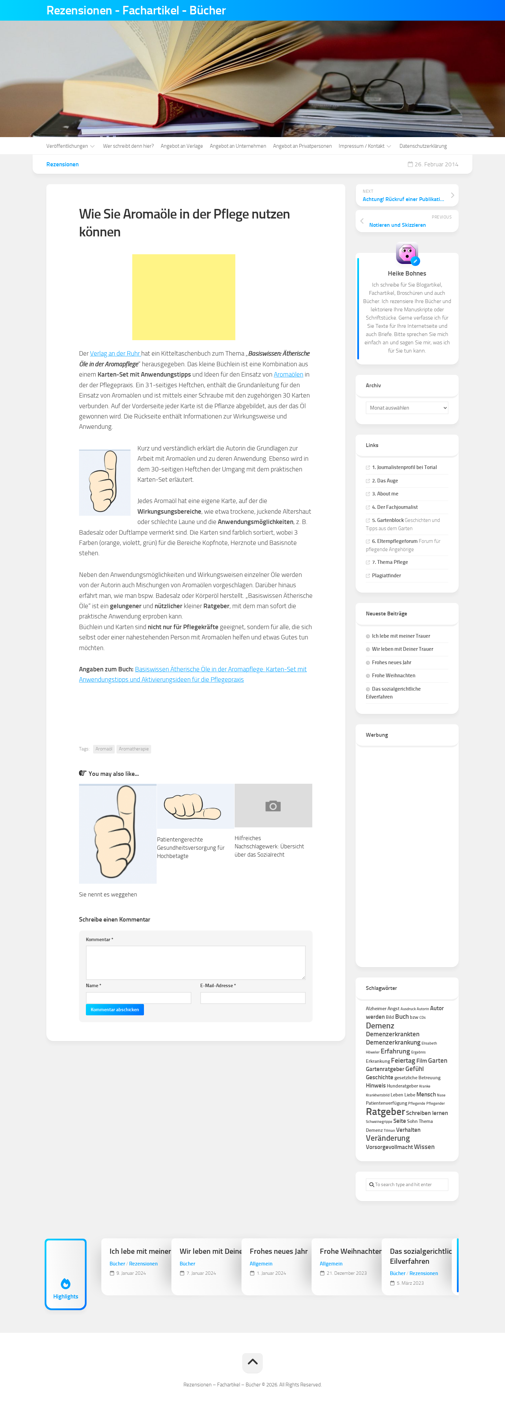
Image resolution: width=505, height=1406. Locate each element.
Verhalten (408, 1129)
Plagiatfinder (386, 575)
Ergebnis (418, 1052)
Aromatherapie (134, 749)
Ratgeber (385, 1111)
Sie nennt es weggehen (108, 894)
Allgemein (261, 1264)
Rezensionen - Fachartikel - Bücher (136, 10)
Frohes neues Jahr (391, 662)
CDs (422, 1017)
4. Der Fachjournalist (395, 507)
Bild (390, 1017)
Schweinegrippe (379, 1121)
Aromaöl (104, 749)
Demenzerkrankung (393, 1042)
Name (93, 986)
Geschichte (379, 1077)
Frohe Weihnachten (393, 675)
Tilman (389, 1130)
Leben (397, 1095)
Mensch (426, 1094)
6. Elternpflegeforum (395, 541)
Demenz (380, 1025)
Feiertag (403, 1060)
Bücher (117, 1264)
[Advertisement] (183, 297)
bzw (414, 1017)
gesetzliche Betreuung (417, 1078)
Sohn (412, 1121)
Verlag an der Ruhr (115, 353)
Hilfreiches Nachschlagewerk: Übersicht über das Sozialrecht (269, 846)
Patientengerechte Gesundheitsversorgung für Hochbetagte (191, 847)
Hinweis (376, 1085)
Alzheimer (376, 1009)
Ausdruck (408, 1009)
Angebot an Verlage (182, 146)
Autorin (423, 1009)
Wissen (424, 1147)
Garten (437, 1060)
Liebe (409, 1095)
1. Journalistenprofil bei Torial (404, 467)
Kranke (424, 1086)
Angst (394, 1009)
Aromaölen (288, 374)
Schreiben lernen (427, 1112)
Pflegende (416, 1103)
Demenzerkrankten (392, 1034)
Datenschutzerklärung (423, 146)
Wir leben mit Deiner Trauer (402, 649)
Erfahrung (395, 1051)
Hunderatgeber (402, 1086)
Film (421, 1060)
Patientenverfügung (386, 1103)
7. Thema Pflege (390, 562)
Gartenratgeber (385, 1068)
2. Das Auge (385, 481)
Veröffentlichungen (67, 146)
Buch (402, 1016)
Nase (441, 1095)
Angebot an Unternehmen (238, 146)
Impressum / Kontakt (361, 146)
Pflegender (435, 1103)
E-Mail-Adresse (218, 986)
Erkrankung (378, 1061)
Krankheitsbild (378, 1095)
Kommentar (99, 939)
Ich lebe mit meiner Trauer (401, 636)
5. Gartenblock (388, 520)
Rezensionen (62, 164)
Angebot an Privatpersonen (302, 146)
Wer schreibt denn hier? (128, 146)
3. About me (385, 494)
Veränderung (388, 1138)
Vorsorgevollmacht (389, 1146)
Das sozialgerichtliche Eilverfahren (425, 1256)
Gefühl (414, 1069)
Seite (399, 1120)
